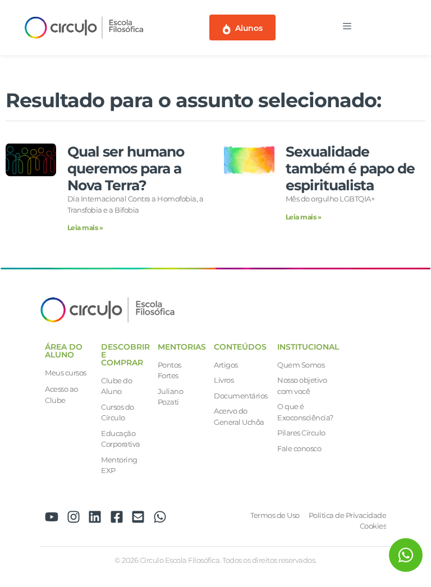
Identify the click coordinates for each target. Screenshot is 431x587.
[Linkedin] (95, 517)
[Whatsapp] (160, 517)
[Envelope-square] (138, 517)
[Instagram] (73, 517)
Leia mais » (85, 227)
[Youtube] (51, 517)
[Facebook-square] (116, 517)
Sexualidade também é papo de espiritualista (350, 168)
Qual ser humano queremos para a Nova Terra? (125, 168)
